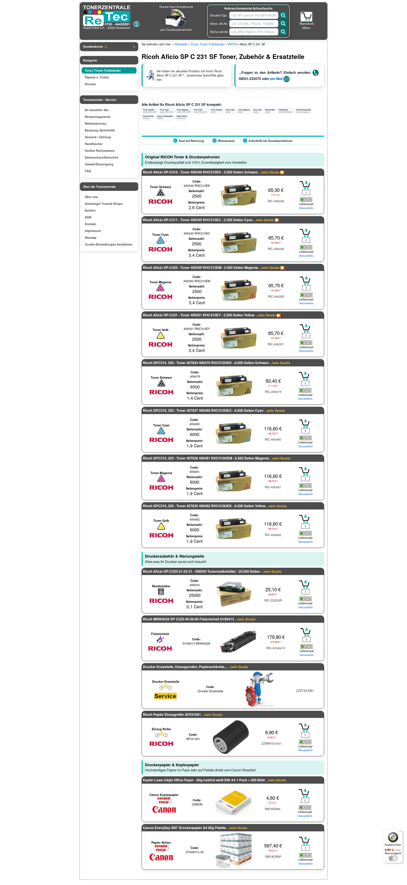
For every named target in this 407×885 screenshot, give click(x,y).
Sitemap (90, 237)
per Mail (276, 78)
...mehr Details (269, 172)
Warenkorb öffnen (306, 25)
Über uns (91, 197)
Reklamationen (95, 123)
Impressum (93, 231)
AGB (88, 217)
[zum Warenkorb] (306, 16)
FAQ (88, 171)
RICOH (233, 44)
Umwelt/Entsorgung (99, 164)
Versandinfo (306, 208)
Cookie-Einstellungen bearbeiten (108, 244)
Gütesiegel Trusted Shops (104, 203)
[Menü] (400, 832)
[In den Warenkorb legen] (305, 185)
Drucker (90, 84)
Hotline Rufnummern (100, 150)
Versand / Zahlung (98, 137)
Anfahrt (90, 210)
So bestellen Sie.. (97, 110)
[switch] (393, 858)
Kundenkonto (93, 46)
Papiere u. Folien (97, 77)
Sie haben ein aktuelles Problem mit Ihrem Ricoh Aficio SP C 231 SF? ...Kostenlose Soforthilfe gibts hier (190, 75)
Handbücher (94, 144)
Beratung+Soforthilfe (100, 130)
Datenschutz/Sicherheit (101, 157)
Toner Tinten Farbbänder (103, 70)
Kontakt (90, 224)
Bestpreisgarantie (97, 116)
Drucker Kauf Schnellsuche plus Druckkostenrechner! (176, 18)
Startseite (181, 44)
